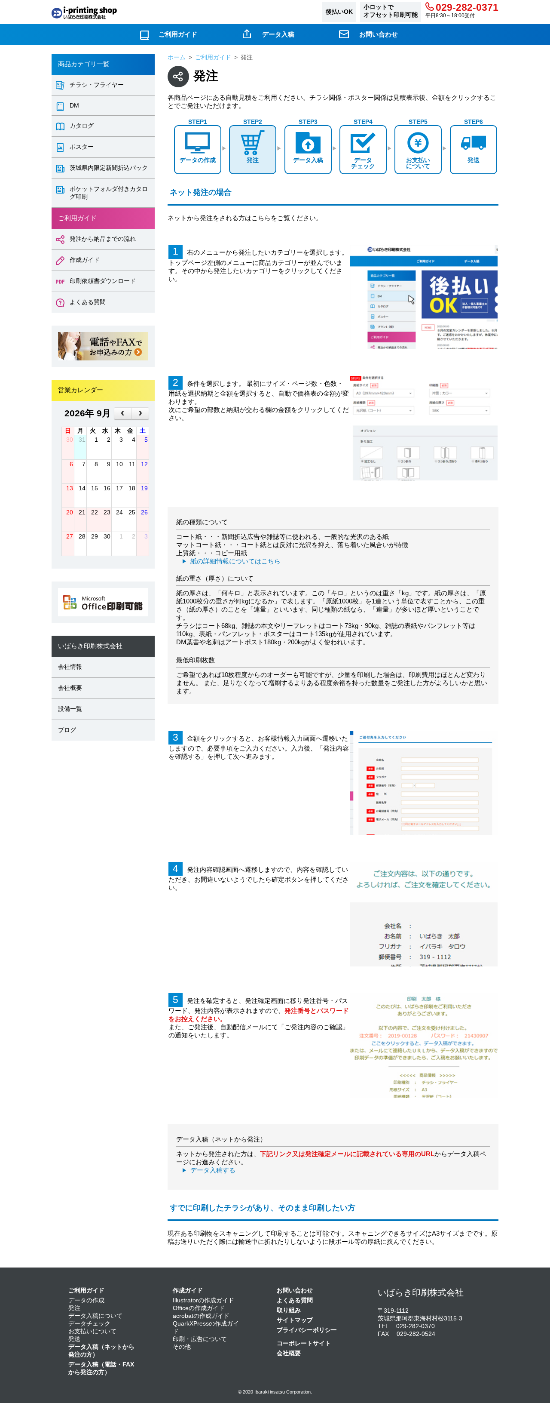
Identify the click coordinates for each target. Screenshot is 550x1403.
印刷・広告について (200, 1339)
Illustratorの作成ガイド (203, 1300)
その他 (182, 1347)
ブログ (67, 730)
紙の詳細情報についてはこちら (235, 561)
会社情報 (70, 667)
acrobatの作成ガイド (201, 1316)
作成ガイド (188, 1290)
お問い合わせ (378, 34)
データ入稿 (278, 34)
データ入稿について (95, 1316)
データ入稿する (212, 1170)
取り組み (289, 1310)
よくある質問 (295, 1300)
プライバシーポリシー (307, 1330)
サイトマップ (295, 1320)
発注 (74, 1308)
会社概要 (70, 688)
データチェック (89, 1323)
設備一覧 (70, 709)
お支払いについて (92, 1331)
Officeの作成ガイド (199, 1308)
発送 (74, 1339)
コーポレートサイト (304, 1343)
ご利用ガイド (178, 34)
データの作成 (86, 1300)
